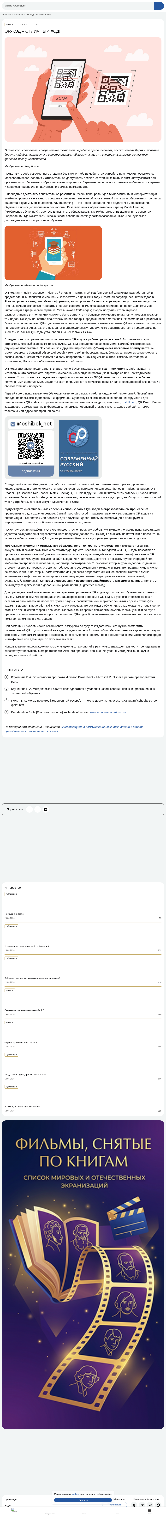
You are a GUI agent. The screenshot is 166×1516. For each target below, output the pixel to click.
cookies (75, 1494)
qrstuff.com (129, 402)
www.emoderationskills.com (108, 712)
